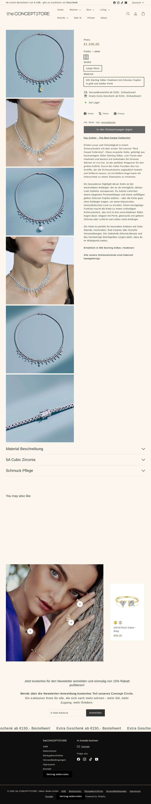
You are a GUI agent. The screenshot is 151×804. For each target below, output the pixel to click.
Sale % (78, 18)
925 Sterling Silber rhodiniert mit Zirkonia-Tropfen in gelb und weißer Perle (113, 82)
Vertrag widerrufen (58, 774)
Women (74, 10)
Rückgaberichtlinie (53, 755)
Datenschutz (49, 751)
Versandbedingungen (54, 760)
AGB (45, 746)
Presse (91, 18)
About (104, 18)
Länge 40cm (93, 68)
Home (61, 10)
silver (86, 57)
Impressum (49, 764)
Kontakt (47, 769)
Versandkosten (108, 122)
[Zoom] (40, 64)
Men (89, 10)
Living (103, 10)
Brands (62, 18)
